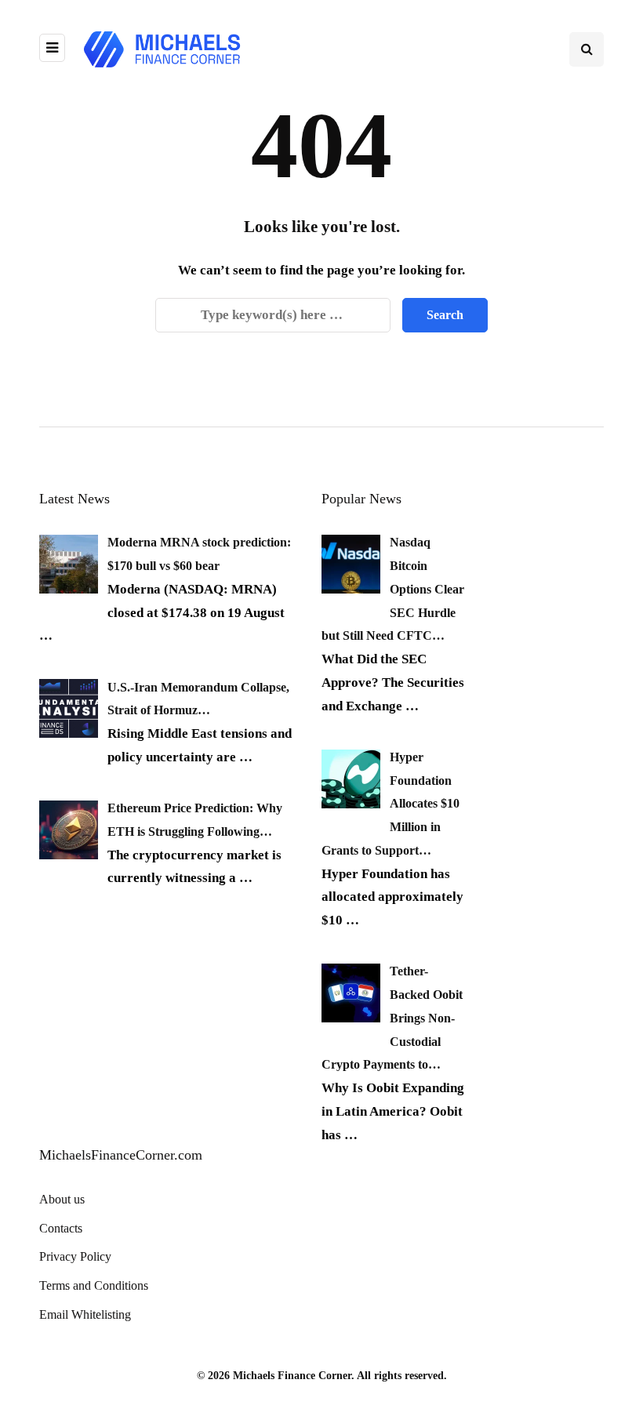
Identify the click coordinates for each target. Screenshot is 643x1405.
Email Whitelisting (85, 1314)
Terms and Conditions (93, 1285)
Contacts (60, 1228)
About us (62, 1199)
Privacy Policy (75, 1256)
